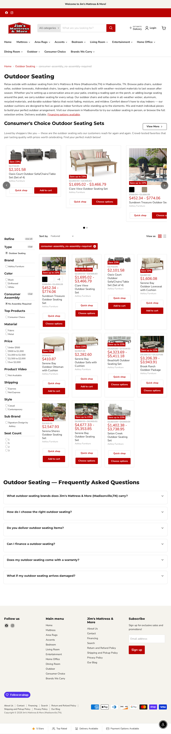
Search (91, 643)
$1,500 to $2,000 (17, 358)
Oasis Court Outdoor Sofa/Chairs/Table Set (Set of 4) (32, 175)
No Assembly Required (19, 303)
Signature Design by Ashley (18, 424)
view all (28, 238)
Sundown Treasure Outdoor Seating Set (53, 299)
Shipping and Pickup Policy (102, 652)
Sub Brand (12, 416)
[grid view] (159, 236)
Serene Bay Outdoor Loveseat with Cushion (151, 286)
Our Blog (92, 662)
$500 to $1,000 (16, 351)
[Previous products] (6, 185)
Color (8, 273)
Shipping (11, 382)
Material (10, 324)
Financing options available (64, 114)
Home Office (145, 42)
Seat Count (13, 433)
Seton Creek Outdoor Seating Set (117, 437)
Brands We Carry (82, 52)
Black (11, 279)
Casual (11, 405)
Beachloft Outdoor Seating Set (119, 362)
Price (8, 341)
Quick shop (21, 190)
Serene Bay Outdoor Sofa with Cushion (86, 362)
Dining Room (12, 52)
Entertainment (121, 42)
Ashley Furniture (17, 180)
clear (30, 246)
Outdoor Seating (25, 66)
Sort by (43, 236)
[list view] (164, 236)
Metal (11, 334)
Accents (60, 42)
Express (12, 388)
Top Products (14, 311)
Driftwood (13, 283)
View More (153, 126)
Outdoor (32, 52)
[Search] (110, 28)
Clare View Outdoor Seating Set (88, 189)
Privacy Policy (95, 657)
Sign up (136, 650)
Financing (92, 638)
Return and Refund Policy (101, 648)
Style (8, 399)
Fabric (11, 330)
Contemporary (15, 409)
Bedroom (78, 42)
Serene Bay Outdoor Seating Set (85, 436)
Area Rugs (41, 42)
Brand (9, 260)
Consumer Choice (55, 52)
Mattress (22, 42)
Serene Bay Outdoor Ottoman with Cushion (52, 367)
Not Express (14, 392)
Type (8, 247)
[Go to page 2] (87, 227)
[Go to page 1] (84, 228)
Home (8, 42)
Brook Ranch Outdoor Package (150, 368)
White (11, 287)
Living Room (98, 42)
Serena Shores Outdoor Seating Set (52, 434)
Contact (91, 633)
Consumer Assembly (12, 296)
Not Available (15, 375)
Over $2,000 (14, 362)
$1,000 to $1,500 (17, 354)
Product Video (15, 369)
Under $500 (14, 347)
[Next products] (164, 185)
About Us (92, 628)
